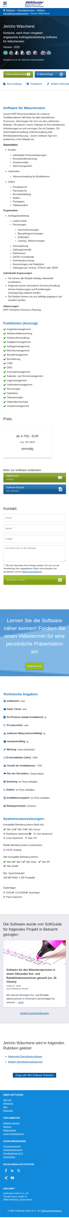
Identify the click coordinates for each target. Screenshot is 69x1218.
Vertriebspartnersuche (12, 1150)
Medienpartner (9, 1130)
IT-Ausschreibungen (12, 1146)
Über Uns (7, 1100)
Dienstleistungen (26, 10)
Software (10, 10)
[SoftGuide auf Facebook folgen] (6, 1170)
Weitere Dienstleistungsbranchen (25, 1061)
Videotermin (34, 666)
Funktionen (36, 83)
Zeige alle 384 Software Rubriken (34, 1075)
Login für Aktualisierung (13, 1134)
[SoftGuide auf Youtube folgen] (12, 1178)
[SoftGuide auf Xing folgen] (6, 1178)
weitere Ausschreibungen (34, 1013)
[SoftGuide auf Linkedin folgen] (12, 1170)
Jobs (5, 1107)
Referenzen (8, 1103)
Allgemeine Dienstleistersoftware (25, 1056)
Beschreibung (14, 83)
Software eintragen (11, 1123)
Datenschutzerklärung (32, 572)
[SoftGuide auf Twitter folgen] (18, 1170)
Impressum (8, 1111)
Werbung (7, 1127)
